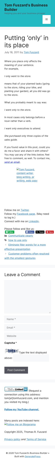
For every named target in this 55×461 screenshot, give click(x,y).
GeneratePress (32, 456)
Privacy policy (12, 439)
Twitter (25, 210)
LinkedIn (34, 221)
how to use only (17, 240)
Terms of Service (36, 439)
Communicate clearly (20, 235)
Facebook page (26, 213)
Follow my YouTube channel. (21, 409)
